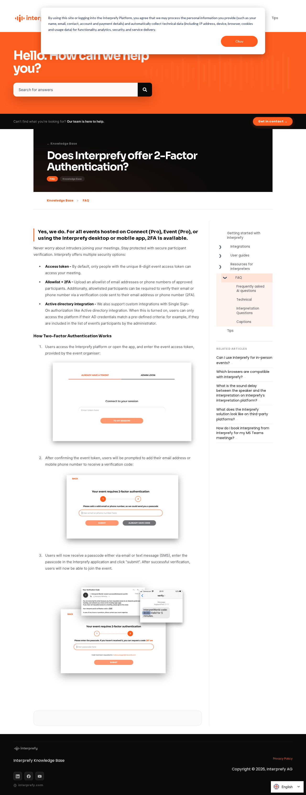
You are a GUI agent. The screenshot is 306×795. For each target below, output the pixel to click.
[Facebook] (28, 776)
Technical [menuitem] (244, 299)
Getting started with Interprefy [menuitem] (243, 235)
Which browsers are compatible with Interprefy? (242, 374)
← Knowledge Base (62, 144)
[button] (220, 248)
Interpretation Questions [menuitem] (247, 310)
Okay (239, 41)
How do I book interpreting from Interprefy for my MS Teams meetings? (242, 433)
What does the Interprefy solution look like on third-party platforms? (242, 414)
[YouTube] (39, 776)
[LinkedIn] (17, 776)
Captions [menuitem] (243, 322)
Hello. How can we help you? (81, 62)
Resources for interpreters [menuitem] (241, 266)
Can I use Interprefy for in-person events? (244, 360)
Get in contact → (272, 121)
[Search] (145, 90)
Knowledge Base (60, 200)
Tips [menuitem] (230, 330)
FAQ (86, 200)
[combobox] (75, 90)
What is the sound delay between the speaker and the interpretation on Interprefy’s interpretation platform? (241, 393)
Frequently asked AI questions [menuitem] (250, 288)
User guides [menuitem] (239, 255)
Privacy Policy (283, 759)
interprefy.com (30, 785)
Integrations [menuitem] (240, 246)
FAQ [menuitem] (238, 277)
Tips (275, 18)
